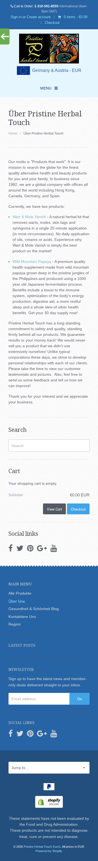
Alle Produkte (19, 593)
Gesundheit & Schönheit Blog (33, 609)
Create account (39, 17)
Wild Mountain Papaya (32, 261)
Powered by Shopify (49, 851)
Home (12, 133)
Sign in (16, 17)
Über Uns (16, 601)
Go (79, 698)
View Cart (54, 509)
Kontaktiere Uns (22, 616)
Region (14, 624)
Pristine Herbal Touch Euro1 (42, 846)
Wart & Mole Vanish (29, 217)
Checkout (52, 23)
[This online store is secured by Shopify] (49, 801)
